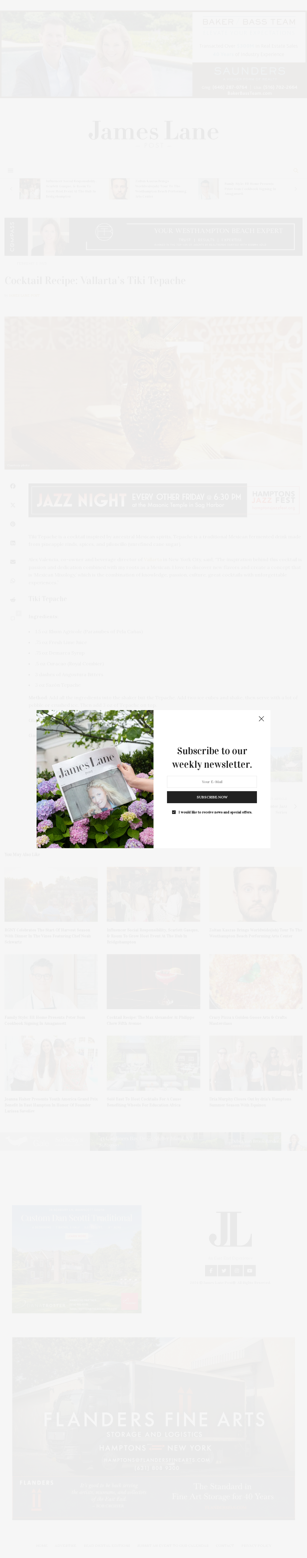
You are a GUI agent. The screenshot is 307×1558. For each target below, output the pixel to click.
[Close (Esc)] (261, 719)
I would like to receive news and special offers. (215, 812)
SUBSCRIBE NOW (212, 796)
